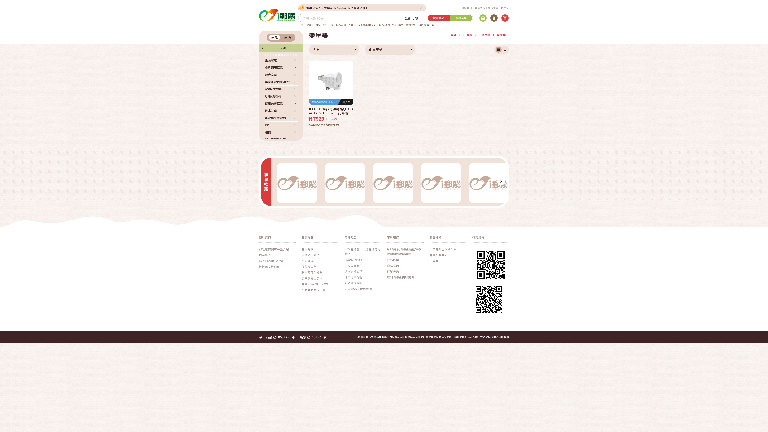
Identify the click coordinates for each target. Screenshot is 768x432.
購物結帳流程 (353, 271)
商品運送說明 (353, 283)
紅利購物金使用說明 (400, 277)
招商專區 (265, 255)
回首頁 (505, 7)
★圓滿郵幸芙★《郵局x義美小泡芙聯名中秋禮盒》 (387, 24)
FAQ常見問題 (353, 260)
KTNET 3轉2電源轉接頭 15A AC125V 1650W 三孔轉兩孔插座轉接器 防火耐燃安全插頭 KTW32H (331, 111)
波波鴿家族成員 (269, 267)
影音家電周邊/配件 (277, 82)
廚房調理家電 (274, 67)
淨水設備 (271, 111)
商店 (287, 37)
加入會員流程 (353, 266)
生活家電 (271, 60)
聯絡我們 (467, 7)
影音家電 (271, 75)
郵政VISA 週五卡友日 (316, 284)
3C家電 (281, 48)
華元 (318, 24)
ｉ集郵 (434, 261)
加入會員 (493, 7)
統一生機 (328, 24)
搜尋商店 (461, 18)
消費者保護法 (311, 255)
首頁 (453, 35)
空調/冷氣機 (273, 89)
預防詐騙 (308, 261)
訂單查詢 (393, 271)
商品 (274, 37)
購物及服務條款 (312, 272)
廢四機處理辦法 (312, 278)
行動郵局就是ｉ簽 (314, 290)
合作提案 (393, 260)
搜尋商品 (438, 18)
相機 (268, 132)
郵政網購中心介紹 (271, 261)
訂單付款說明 (353, 277)
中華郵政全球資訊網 (443, 249)
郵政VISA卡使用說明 (358, 289)
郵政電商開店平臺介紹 (274, 249)
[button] (277, 181)
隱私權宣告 (309, 267)
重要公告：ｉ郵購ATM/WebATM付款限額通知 (337, 8)
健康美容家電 (274, 103)
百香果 (352, 24)
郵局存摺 (341, 24)
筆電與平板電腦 (275, 118)
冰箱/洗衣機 (273, 96)
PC (267, 125)
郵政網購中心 (426, 24)
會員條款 (308, 249)
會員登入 (480, 7)
